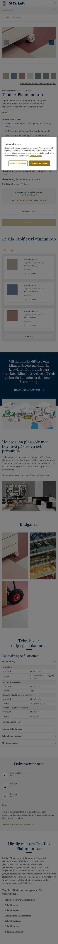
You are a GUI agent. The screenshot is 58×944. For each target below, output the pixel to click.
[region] (29, 153)
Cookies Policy (36, 156)
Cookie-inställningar (18, 163)
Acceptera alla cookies (39, 163)
